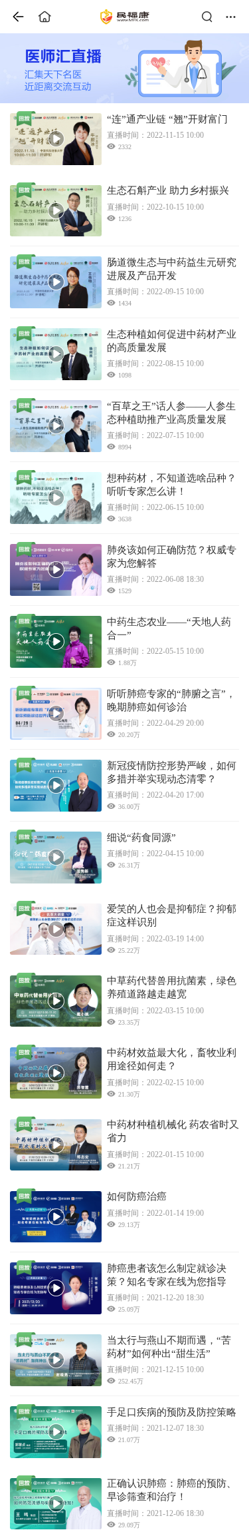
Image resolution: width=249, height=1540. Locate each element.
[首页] (13, 17)
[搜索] (211, 17)
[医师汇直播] (124, 68)
